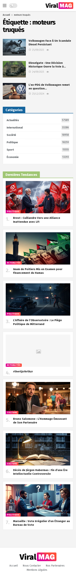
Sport (38, 149)
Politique (38, 142)
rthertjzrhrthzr (23, 371)
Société (38, 135)
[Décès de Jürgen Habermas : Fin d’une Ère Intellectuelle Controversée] (38, 449)
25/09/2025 (38, 49)
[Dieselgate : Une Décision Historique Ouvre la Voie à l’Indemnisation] (14, 69)
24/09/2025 (38, 71)
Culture (12, 412)
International (38, 127)
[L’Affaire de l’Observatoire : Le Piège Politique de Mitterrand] (38, 299)
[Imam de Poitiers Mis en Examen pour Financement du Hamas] (38, 248)
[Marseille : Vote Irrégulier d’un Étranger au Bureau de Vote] (38, 500)
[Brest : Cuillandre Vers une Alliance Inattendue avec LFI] (38, 197)
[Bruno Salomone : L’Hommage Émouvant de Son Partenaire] (38, 398)
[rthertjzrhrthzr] (38, 351)
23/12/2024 (38, 93)
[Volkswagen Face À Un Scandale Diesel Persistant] (14, 47)
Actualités (38, 120)
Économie (38, 157)
